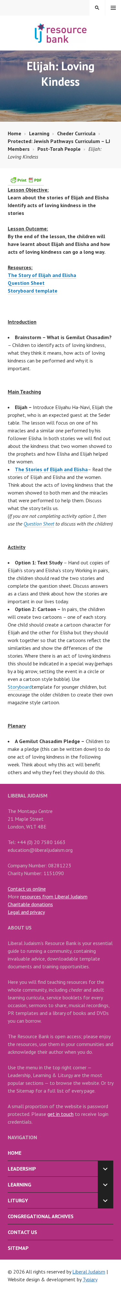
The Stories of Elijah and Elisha (51, 469)
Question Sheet (26, 283)
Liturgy (18, 1200)
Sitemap (18, 1248)
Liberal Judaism (88, 1271)
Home (14, 1153)
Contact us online (27, 888)
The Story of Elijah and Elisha (42, 275)
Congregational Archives (41, 1216)
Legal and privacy (26, 912)
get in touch (60, 1114)
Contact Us (22, 1232)
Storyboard (20, 687)
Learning (19, 1184)
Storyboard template (32, 290)
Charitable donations (30, 904)
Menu (113, 8)
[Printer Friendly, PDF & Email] (26, 182)
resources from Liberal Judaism (53, 896)
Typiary (90, 1279)
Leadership (22, 1168)
